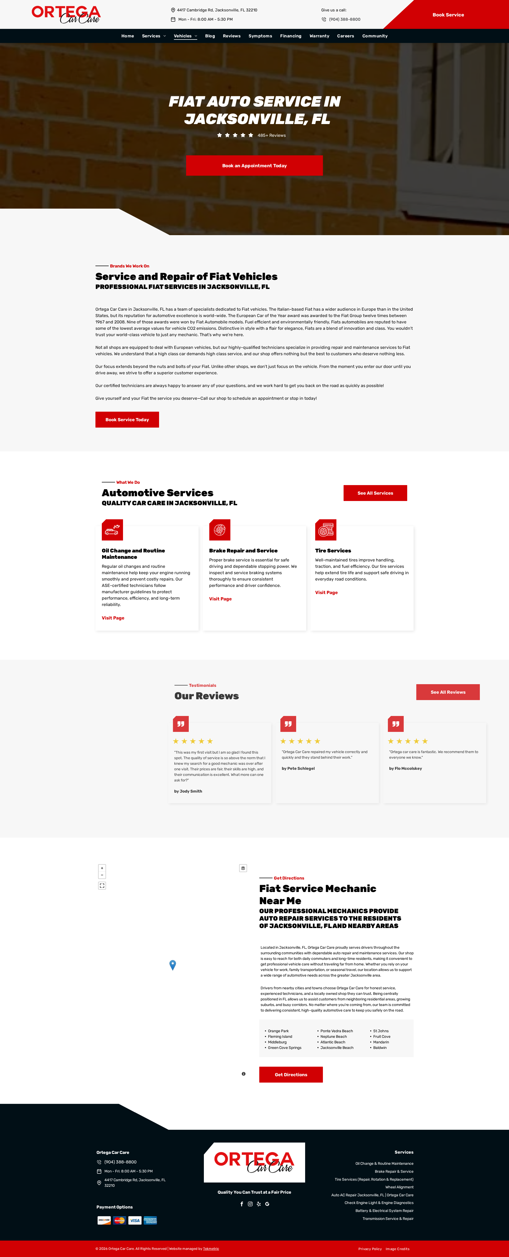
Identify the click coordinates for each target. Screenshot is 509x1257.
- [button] (102, 875)
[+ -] (172, 971)
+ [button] (102, 868)
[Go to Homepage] (66, 8)
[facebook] (241, 1204)
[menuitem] (127, 36)
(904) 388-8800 (345, 19)
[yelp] (258, 1204)
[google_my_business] (267, 1204)
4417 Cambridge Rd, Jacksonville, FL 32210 (217, 10)
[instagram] (250, 1204)
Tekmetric (211, 1249)
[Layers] (243, 868)
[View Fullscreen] (102, 885)
